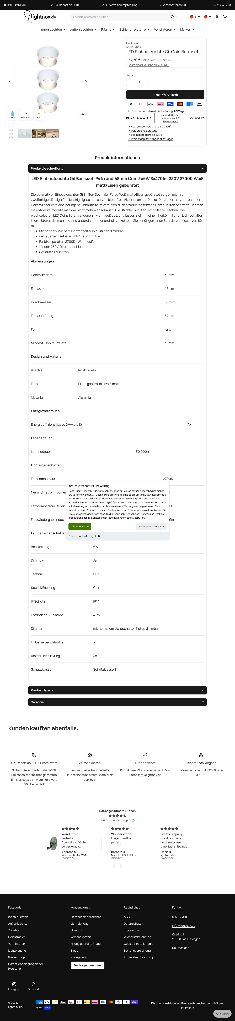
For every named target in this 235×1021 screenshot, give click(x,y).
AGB (97, 536)
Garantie (37, 702)
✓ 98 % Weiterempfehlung (119, 5)
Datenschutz (132, 923)
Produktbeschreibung (47, 168)
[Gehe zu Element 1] (11, 134)
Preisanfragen (17, 957)
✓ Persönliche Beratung (142, 130)
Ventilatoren (163, 29)
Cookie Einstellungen (138, 944)
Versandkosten (81, 937)
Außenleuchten (81, 29)
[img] (117, 815)
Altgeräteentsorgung (138, 957)
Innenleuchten (51, 29)
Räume (106, 29)
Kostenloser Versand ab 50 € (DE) (149, 65)
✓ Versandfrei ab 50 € (173, 5)
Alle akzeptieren (80, 526)
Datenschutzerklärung (80, 536)
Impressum (131, 930)
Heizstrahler (16, 937)
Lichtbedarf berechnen (86, 917)
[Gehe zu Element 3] (38, 134)
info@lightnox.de (16, 4)
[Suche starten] (172, 17)
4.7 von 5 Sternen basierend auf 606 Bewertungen (170, 118)
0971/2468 (179, 917)
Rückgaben (78, 957)
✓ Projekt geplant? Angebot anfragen (150, 139)
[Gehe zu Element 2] (25, 134)
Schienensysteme (133, 29)
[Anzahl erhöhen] (147, 82)
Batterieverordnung (137, 950)
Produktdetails (42, 690)
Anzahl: (131, 75)
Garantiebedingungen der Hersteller (25, 966)
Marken (185, 29)
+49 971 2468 (224, 4)
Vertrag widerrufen (87, 965)
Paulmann (133, 43)
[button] (115, 866)
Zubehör (14, 930)
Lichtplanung (17, 950)
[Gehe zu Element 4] (52, 134)
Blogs (74, 950)
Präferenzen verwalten (151, 526)
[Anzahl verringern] (131, 82)
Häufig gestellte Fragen (86, 944)
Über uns (77, 930)
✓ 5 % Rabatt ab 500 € (65, 5)
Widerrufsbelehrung (137, 937)
